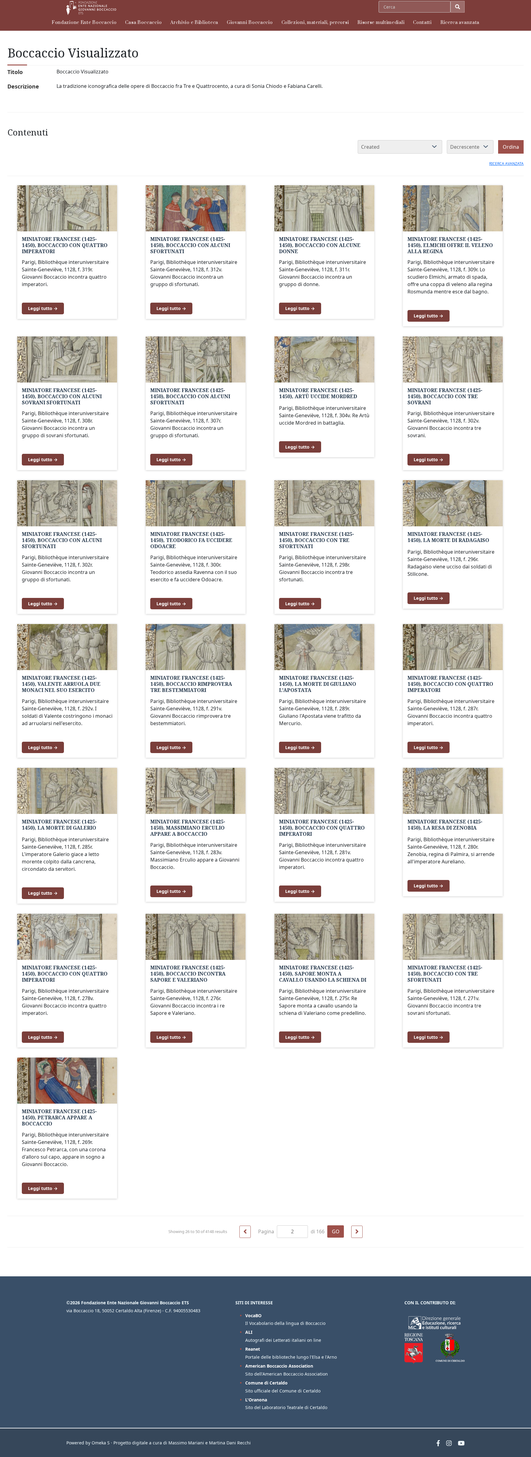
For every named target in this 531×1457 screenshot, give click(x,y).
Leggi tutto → (43, 308)
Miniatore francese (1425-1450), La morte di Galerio (59, 824)
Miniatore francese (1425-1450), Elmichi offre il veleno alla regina (450, 245)
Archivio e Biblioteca (194, 23)
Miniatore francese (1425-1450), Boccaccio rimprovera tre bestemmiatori (191, 683)
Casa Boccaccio (143, 23)
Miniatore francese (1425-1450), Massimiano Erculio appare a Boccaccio (187, 827)
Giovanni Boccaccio (250, 23)
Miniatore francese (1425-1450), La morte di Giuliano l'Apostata (317, 683)
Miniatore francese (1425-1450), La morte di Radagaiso (448, 537)
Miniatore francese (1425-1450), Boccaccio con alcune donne (319, 245)
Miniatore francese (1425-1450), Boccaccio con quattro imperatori (65, 245)
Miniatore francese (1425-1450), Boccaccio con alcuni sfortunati (190, 245)
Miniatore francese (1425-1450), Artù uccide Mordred (318, 393)
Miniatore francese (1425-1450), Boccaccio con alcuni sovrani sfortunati (62, 396)
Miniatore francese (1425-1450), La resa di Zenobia (444, 824)
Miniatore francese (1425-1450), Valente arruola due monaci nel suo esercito (61, 683)
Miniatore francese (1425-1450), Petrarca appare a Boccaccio (59, 1117)
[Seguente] (357, 1232)
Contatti (422, 23)
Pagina (266, 1231)
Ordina (511, 146)
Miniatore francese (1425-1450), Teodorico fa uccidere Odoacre (191, 540)
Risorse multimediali (380, 23)
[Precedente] (245, 1232)
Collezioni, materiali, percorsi (315, 23)
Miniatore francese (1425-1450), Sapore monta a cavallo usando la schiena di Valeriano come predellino (322, 976)
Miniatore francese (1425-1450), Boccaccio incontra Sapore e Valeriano (188, 973)
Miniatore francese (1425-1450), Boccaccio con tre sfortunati (316, 540)
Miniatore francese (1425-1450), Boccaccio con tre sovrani (444, 396)
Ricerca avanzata (459, 23)
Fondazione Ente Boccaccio (84, 23)
